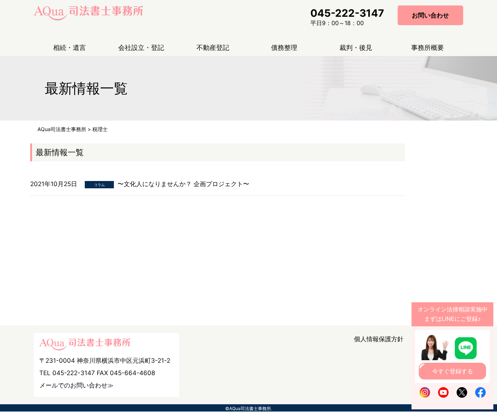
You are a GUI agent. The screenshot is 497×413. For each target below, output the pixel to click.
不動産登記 (212, 47)
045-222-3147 (347, 13)
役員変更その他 (127, 74)
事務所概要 (427, 47)
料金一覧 (403, 74)
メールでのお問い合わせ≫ (76, 385)
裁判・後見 (355, 47)
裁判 (326, 62)
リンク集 (403, 99)
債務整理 (284, 47)
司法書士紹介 (410, 87)
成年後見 (332, 74)
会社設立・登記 (141, 47)
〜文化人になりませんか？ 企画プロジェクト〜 (183, 184)
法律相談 (46, 74)
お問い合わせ (430, 15)
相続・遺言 (69, 47)
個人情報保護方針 (378, 339)
